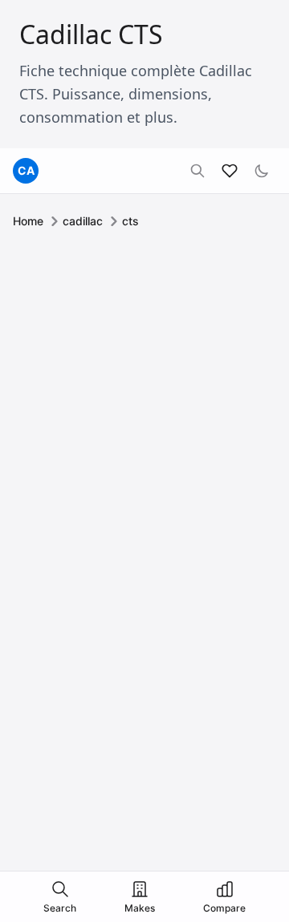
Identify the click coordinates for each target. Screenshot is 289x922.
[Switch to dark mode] (261, 170)
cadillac (83, 221)
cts (130, 221)
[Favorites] (229, 170)
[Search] (197, 170)
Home (28, 221)
